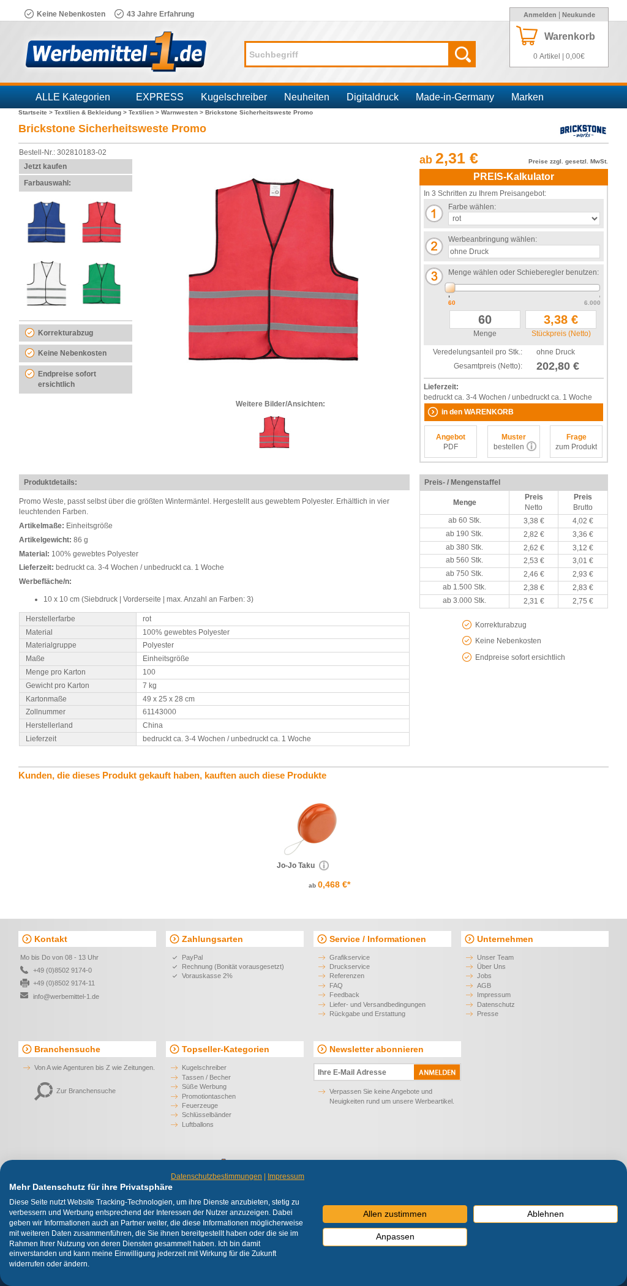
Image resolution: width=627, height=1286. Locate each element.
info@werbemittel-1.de (66, 996)
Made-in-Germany (455, 97)
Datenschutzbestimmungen (216, 1176)
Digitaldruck (373, 97)
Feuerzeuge (200, 1105)
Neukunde (578, 14)
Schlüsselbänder (206, 1114)
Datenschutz (496, 1004)
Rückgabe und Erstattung (367, 1013)
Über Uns (491, 966)
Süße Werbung (204, 1086)
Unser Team (495, 957)
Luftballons (198, 1124)
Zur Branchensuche (86, 1090)
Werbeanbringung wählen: (492, 239)
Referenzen (346, 975)
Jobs (484, 975)
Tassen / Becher (206, 1077)
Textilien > (145, 112)
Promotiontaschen (209, 1096)
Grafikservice (349, 957)
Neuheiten (306, 97)
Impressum (494, 994)
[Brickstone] (583, 137)
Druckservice (349, 966)
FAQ (336, 985)
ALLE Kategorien (73, 97)
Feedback (344, 994)
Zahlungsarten (212, 939)
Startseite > (36, 112)
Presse (487, 1013)
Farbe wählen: (472, 207)
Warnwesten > (183, 112)
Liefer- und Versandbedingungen (377, 1004)
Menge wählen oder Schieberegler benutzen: (523, 272)
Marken (527, 97)
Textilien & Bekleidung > (91, 112)
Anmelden (540, 14)
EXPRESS (160, 97)
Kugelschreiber (234, 97)
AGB (484, 985)
